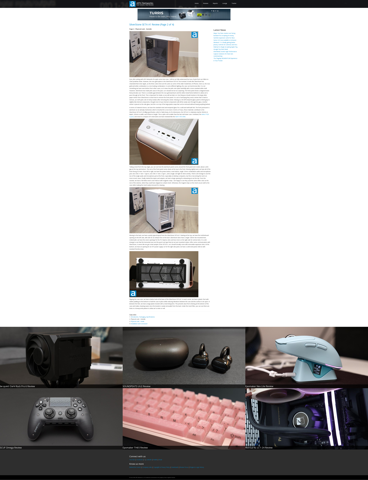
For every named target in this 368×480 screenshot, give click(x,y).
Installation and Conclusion (139, 324)
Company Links (147, 467)
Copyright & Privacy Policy (161, 467)
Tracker (234, 3)
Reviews (205, 3)
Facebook (139, 460)
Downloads (174, 467)
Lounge (224, 3)
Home (197, 3)
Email (160, 460)
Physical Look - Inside (137, 321)
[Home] (132, 4)
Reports (215, 3)
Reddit (155, 460)
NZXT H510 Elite (180, 117)
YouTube (132, 460)
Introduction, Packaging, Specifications (143, 317)
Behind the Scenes (135, 467)
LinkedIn (149, 460)
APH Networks (144, 3)
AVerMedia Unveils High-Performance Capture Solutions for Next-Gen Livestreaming (225, 54)
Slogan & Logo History (197, 467)
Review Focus (184, 467)
